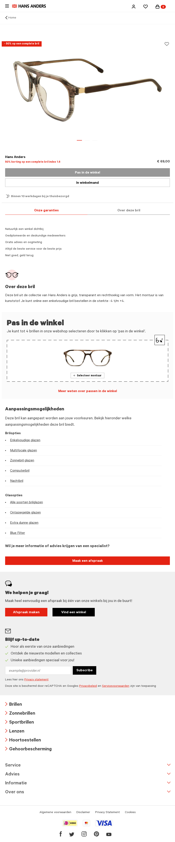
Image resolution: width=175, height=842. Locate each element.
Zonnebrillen (20, 714)
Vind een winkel (73, 612)
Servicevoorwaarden (115, 686)
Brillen (13, 705)
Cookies (130, 812)
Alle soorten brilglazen (26, 502)
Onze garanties (46, 211)
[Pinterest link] (96, 833)
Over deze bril (128, 211)
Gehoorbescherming (28, 749)
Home (12, 18)
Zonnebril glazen (22, 460)
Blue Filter (17, 533)
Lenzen (14, 731)
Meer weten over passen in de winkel (87, 391)
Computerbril (19, 470)
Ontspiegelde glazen (25, 512)
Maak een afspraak (87, 561)
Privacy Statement (107, 812)
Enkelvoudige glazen (25, 440)
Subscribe (84, 671)
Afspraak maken (26, 612)
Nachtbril (16, 481)
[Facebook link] (61, 833)
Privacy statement (36, 680)
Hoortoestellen (23, 740)
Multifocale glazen (23, 450)
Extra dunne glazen (24, 523)
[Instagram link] (84, 833)
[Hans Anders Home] (31, 6)
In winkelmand (87, 183)
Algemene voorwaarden (55, 812)
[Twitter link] (71, 833)
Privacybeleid (88, 686)
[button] (133, 6)
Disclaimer (83, 812)
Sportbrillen (19, 722)
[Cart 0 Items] (157, 6)
